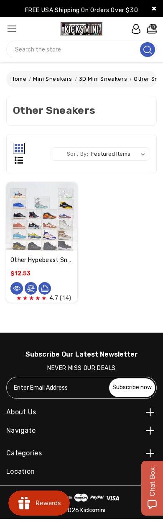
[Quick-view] (16, 288)
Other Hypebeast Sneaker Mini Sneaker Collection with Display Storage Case (41, 260)
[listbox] (120, 154)
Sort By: (78, 154)
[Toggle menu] (11, 28)
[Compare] (31, 288)
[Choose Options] (44, 288)
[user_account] (134, 29)
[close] (154, 8)
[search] (147, 49)
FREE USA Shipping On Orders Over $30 (81, 10)
